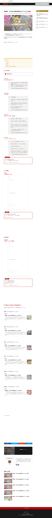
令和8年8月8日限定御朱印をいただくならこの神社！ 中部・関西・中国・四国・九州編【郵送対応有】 (42, 14)
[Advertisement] (18, 50)
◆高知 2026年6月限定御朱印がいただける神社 (42, 27)
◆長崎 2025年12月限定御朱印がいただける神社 (21, 490)
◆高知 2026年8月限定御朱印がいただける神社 (42, 22)
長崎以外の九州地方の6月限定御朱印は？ (11, 66)
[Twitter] (14, 443)
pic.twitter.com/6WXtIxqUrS (23, 152)
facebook (11, 162)
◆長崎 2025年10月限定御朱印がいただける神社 (21, 496)
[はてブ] (28, 443)
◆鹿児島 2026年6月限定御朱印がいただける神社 (13, 390)
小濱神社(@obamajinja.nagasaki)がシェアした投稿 (18, 209)
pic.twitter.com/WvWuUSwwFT (15, 130)
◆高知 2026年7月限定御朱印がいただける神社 (42, 24)
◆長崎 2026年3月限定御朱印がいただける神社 (21, 479)
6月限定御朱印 (20, 13)
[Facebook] (7, 443)
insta (14, 162)
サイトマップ (10, 1)
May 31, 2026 (25, 132)
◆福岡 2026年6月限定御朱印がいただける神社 (13, 315)
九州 (15, 13)
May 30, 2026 (25, 88)
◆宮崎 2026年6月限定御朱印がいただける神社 (13, 375)
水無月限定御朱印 (27, 13)
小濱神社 (30, 13)
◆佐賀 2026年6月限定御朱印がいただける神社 (13, 330)
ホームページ (7, 162)
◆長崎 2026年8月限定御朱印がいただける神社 (21, 473)
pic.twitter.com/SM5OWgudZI (18, 86)
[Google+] (21, 443)
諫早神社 (17, 13)
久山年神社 (23, 13)
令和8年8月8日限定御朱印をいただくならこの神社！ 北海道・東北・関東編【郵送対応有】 (42, 18)
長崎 (12, 13)
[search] (48, 4)
